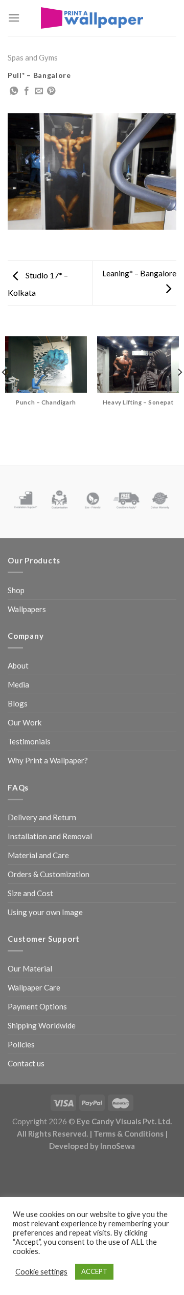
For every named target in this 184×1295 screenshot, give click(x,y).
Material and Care (38, 855)
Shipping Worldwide (42, 1025)
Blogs (18, 703)
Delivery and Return (42, 817)
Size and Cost (30, 893)
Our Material (30, 968)
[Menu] (14, 17)
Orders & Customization (48, 874)
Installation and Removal (50, 836)
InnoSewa (117, 1145)
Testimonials (29, 741)
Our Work (24, 722)
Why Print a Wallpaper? (48, 760)
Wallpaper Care (34, 987)
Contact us (26, 1063)
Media (18, 684)
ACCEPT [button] (94, 1271)
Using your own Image (45, 912)
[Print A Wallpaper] (92, 17)
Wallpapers (27, 609)
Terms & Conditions (129, 1133)
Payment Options (37, 1006)
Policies (21, 1044)
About (18, 665)
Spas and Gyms (33, 57)
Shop (16, 590)
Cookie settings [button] (41, 1271)
